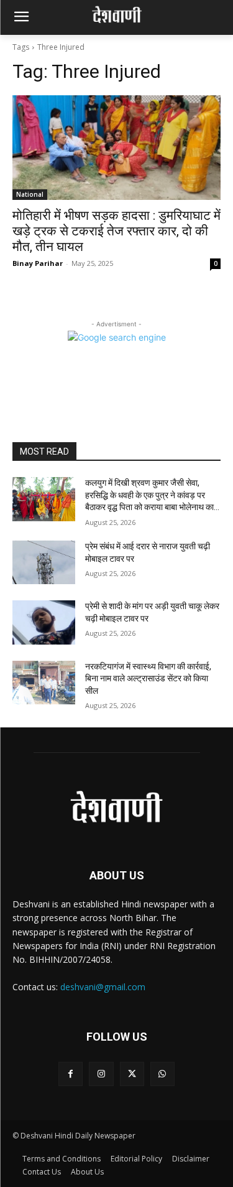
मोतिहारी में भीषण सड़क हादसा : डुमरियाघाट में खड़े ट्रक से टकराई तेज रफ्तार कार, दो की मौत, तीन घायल (116, 231)
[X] (132, 1074)
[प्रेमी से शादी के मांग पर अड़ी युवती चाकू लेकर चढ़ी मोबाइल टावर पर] (43, 622)
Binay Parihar (37, 263)
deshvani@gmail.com (102, 987)
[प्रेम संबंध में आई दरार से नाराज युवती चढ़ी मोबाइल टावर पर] (43, 562)
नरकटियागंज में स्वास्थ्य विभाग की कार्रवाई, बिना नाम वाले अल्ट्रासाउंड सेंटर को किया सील (148, 678)
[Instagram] (101, 1074)
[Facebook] (70, 1074)
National (29, 194)
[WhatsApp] (162, 1074)
